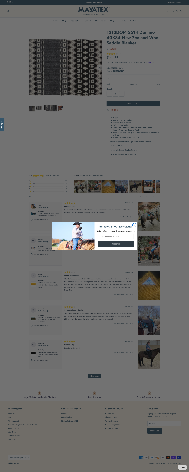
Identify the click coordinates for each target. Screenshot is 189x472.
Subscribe (116, 244)
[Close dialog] (134, 225)
